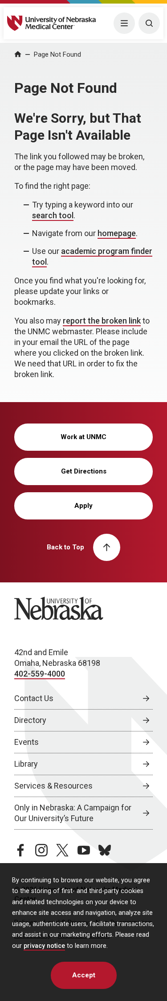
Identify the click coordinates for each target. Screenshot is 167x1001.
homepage (117, 233)
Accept (83, 975)
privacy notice (44, 946)
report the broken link (102, 320)
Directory (30, 720)
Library (26, 763)
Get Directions (83, 471)
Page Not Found (57, 54)
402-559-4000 (39, 673)
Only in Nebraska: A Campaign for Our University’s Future (72, 813)
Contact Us (33, 698)
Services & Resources (53, 785)
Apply (83, 506)
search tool (52, 215)
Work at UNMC (83, 437)
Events (26, 742)
